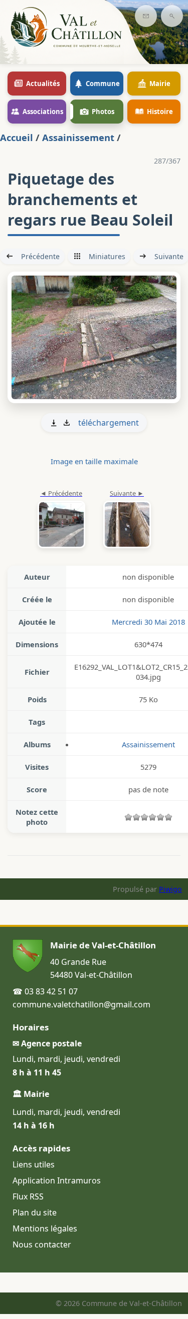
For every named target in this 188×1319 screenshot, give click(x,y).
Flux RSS (28, 1196)
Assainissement (78, 137)
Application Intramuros (57, 1180)
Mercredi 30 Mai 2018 (148, 622)
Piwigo (170, 889)
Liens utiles (34, 1164)
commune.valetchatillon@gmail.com (81, 1004)
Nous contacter (42, 1244)
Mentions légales (45, 1228)
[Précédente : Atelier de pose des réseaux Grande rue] (61, 520)
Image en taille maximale (94, 461)
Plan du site (35, 1212)
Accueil (16, 137)
